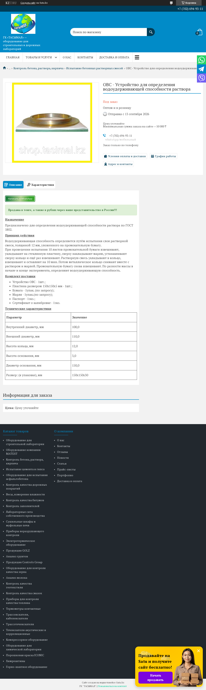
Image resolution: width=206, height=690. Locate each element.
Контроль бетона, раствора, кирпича (38, 68)
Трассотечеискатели (20, 624)
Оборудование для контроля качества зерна (26, 570)
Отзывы (62, 452)
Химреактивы (15, 661)
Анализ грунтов (17, 556)
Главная (13, 57)
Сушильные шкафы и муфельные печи (21, 523)
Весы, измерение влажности (25, 494)
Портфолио (65, 475)
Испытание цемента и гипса (25, 469)
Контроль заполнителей (22, 506)
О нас (67, 57)
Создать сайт (28, 2)
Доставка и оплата (114, 57)
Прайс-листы (66, 469)
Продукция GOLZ (18, 550)
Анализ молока (16, 577)
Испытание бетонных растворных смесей (94, 68)
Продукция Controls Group (24, 562)
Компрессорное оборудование (27, 639)
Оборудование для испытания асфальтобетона (27, 477)
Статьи (62, 463)
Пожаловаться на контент (112, 686)
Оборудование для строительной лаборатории (25, 442)
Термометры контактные (23, 608)
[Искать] (151, 30)
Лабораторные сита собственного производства (25, 514)
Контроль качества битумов (25, 500)
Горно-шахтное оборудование (26, 667)
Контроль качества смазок (24, 593)
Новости (63, 458)
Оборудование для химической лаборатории (23, 647)
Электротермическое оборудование (20, 542)
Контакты (85, 57)
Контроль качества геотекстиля (19, 585)
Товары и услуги (39, 57)
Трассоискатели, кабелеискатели (17, 616)
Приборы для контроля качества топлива (22, 601)
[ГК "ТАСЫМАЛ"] (23, 23)
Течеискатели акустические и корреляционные (26, 632)
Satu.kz (120, 682)
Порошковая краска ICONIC (25, 655)
